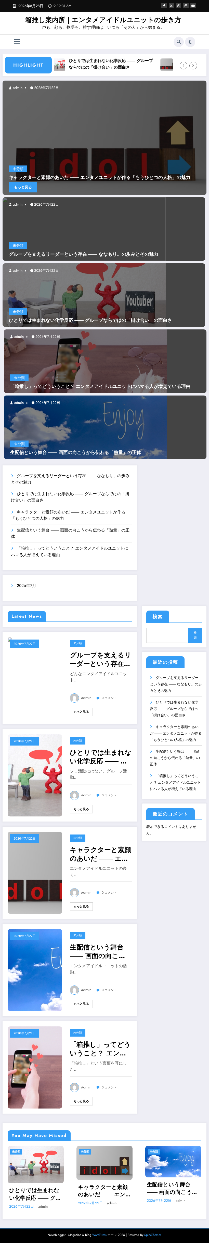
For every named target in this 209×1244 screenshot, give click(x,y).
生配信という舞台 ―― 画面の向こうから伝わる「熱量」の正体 (75, 453)
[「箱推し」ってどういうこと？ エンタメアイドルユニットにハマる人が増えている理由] (85, 361)
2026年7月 (26, 585)
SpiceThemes (152, 1239)
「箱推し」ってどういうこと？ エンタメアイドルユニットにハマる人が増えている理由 (100, 386)
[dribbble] (178, 5)
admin (17, 204)
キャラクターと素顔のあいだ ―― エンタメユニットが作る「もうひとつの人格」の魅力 (101, 854)
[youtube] (193, 5)
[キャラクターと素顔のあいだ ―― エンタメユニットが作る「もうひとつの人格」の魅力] (35, 872)
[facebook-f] (164, 5)
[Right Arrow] (193, 65)
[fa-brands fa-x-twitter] (171, 5)
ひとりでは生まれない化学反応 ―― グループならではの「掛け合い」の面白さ (88, 64)
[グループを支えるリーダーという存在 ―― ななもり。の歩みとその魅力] (84, 229)
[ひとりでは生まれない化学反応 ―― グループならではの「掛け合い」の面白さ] (84, 295)
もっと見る (23, 187)
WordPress (99, 1239)
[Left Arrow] (183, 65)
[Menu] (17, 42)
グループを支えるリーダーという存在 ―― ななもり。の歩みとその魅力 (83, 254)
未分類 (18, 245)
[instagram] (186, 5)
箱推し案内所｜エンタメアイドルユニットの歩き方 (103, 20)
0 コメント (109, 698)
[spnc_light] (190, 42)
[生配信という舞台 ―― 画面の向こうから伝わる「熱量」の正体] (85, 427)
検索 (158, 616)
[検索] (179, 42)
